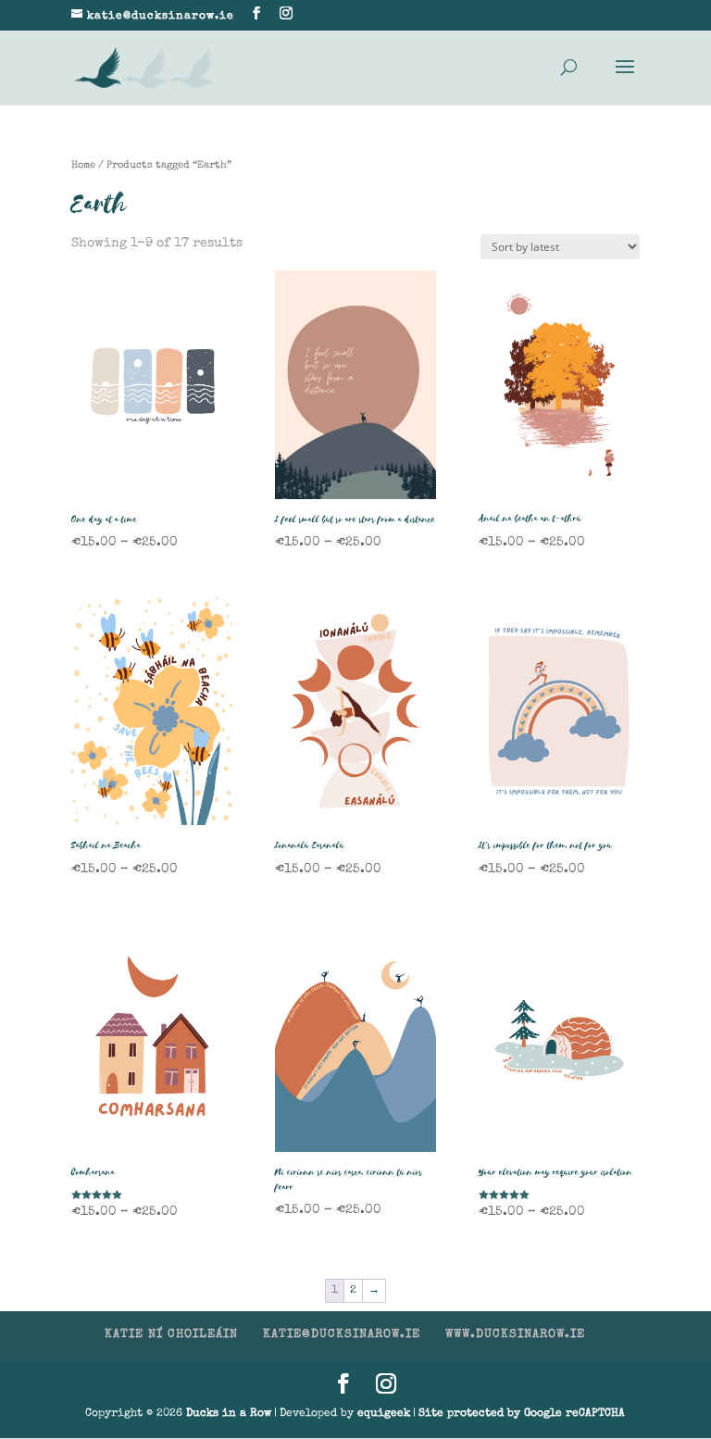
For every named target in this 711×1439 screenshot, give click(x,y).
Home (83, 165)
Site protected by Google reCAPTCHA (521, 1414)
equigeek (383, 1414)
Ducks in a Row (228, 1414)
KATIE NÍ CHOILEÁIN (171, 1335)
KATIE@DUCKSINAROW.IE (341, 1335)
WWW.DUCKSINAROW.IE (515, 1335)
